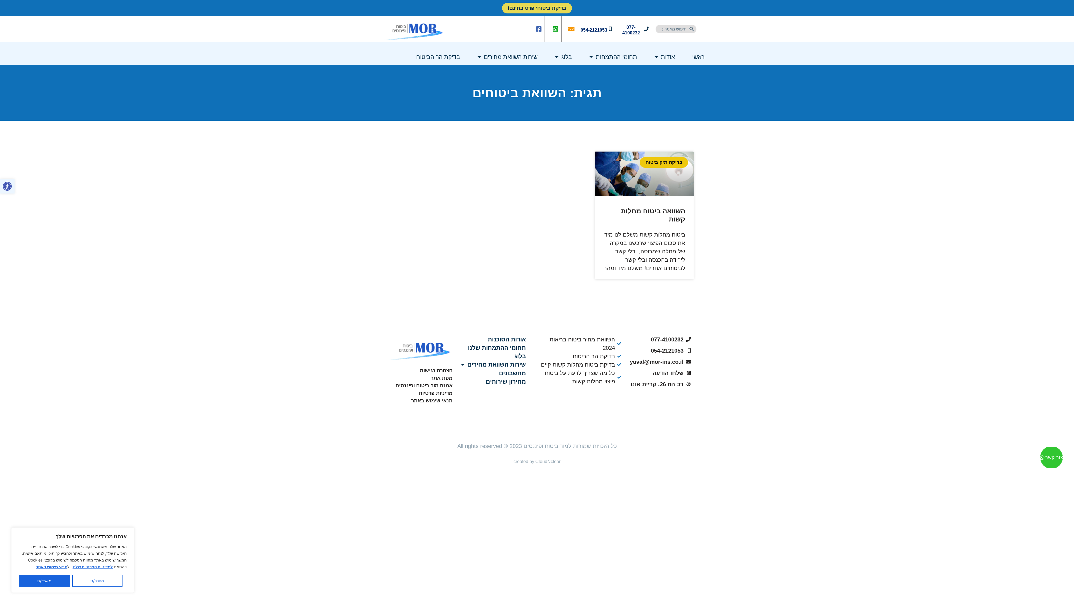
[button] (7, 186)
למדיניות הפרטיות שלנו (93, 566)
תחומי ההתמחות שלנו (497, 348)
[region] (72, 560)
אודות (668, 57)
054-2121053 (594, 30)
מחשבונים (512, 373)
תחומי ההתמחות (616, 57)
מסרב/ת (97, 580)
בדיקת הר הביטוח (438, 57)
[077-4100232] (646, 29)
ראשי (698, 57)
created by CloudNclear (537, 461)
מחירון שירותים (506, 381)
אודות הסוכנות (507, 339)
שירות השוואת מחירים (511, 57)
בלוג (566, 57)
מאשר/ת (44, 580)
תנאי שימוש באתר (51, 566)
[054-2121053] (610, 29)
